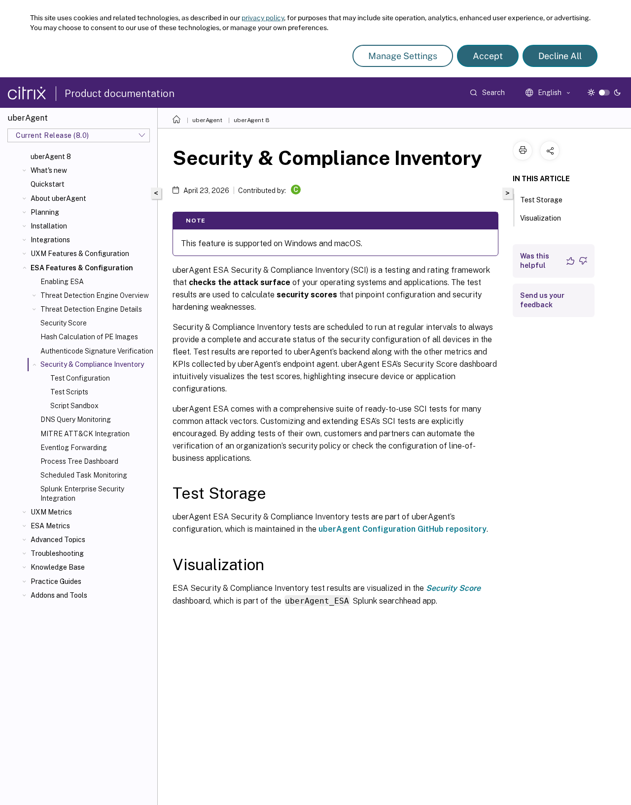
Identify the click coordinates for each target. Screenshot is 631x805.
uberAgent (207, 120)
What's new (49, 170)
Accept (488, 56)
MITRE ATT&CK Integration (85, 434)
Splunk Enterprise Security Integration (82, 493)
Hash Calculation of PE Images (89, 337)
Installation (49, 226)
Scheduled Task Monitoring (83, 475)
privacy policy (263, 18)
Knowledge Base (58, 567)
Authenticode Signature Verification (96, 351)
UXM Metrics (51, 512)
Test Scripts (69, 392)
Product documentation (120, 93)
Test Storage (541, 200)
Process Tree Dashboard (79, 461)
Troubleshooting (57, 553)
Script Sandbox (74, 406)
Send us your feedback (542, 300)
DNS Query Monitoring (75, 419)
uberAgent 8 (51, 157)
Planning (45, 212)
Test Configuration (80, 378)
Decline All (560, 56)
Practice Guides (56, 581)
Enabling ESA (62, 282)
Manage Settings (402, 56)
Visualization (540, 218)
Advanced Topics (58, 540)
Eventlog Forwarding (73, 447)
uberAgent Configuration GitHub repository (402, 529)
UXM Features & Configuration (80, 254)
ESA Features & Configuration (82, 268)
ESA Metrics (50, 526)
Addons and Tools (59, 595)
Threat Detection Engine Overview (94, 295)
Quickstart (48, 184)
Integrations (50, 240)
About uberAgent (58, 198)
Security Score (63, 323)
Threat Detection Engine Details (91, 309)
